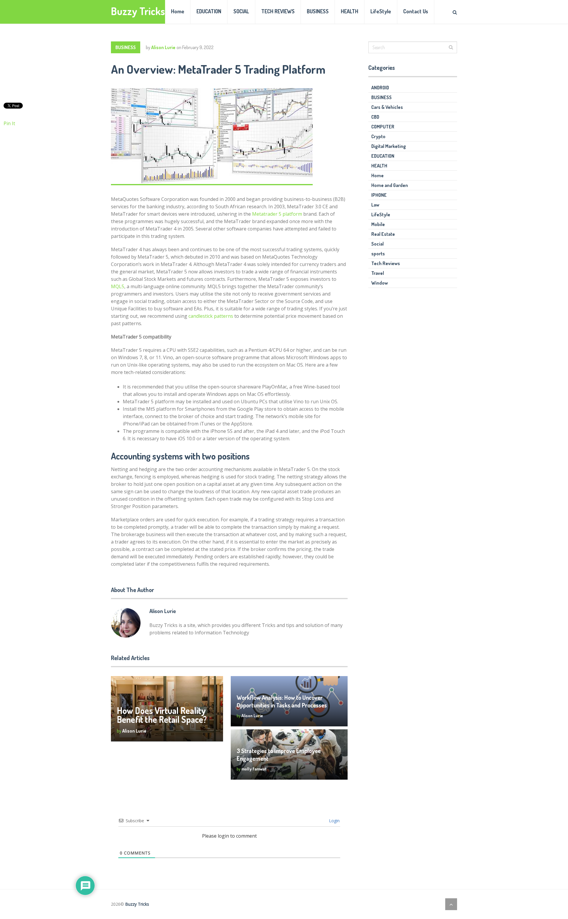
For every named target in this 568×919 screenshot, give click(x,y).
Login (334, 820)
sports (378, 254)
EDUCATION (208, 11)
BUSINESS (318, 11)
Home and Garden (389, 185)
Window (379, 283)
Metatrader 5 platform (277, 214)
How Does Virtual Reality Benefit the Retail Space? (162, 715)
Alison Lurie (163, 47)
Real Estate (383, 234)
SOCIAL (241, 11)
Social (377, 244)
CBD (375, 117)
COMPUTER (382, 127)
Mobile (378, 224)
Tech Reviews (385, 263)
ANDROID (380, 88)
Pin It (9, 123)
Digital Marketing (388, 146)
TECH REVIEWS (278, 11)
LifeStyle (380, 11)
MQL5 (117, 286)
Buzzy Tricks (138, 11)
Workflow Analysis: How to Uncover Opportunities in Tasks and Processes (282, 701)
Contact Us (415, 11)
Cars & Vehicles (387, 107)
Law (375, 205)
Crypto (378, 136)
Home (177, 11)
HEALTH (349, 11)
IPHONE (379, 195)
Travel (377, 273)
